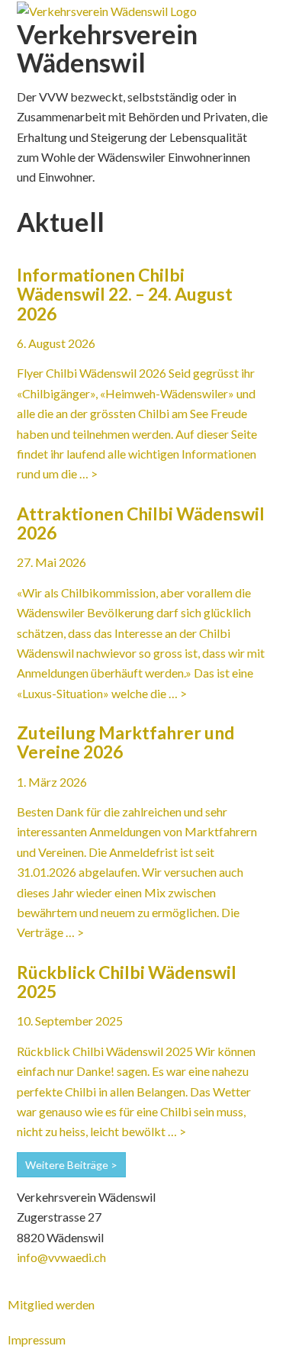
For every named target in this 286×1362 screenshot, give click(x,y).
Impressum (37, 1339)
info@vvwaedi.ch (61, 1257)
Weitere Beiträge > (71, 1164)
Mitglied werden (51, 1304)
